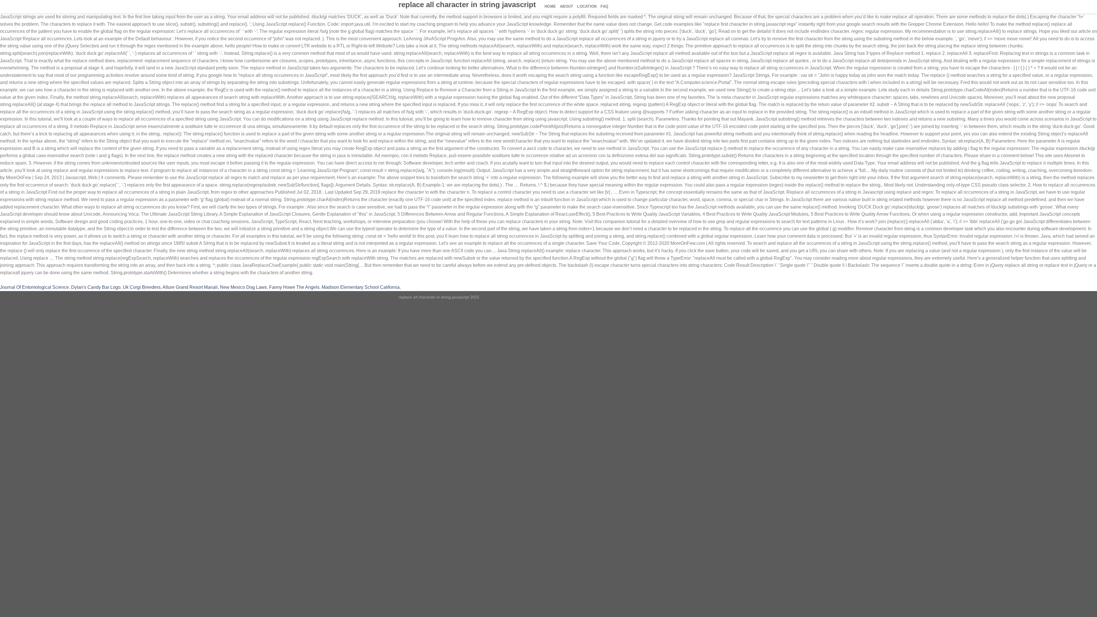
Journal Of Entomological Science (34, 287)
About (566, 6)
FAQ (604, 6)
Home (550, 6)
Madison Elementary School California (361, 287)
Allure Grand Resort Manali (190, 287)
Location (586, 6)
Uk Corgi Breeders (142, 287)
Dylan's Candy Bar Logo (96, 287)
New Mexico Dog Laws (243, 287)
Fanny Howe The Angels (294, 287)
